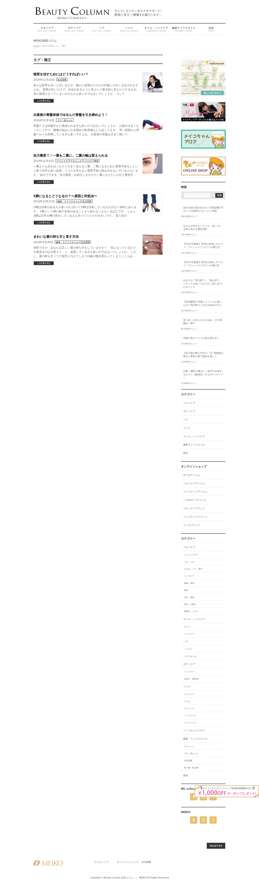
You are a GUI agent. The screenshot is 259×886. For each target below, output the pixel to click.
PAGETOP (216, 845)
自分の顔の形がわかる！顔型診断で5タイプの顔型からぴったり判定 (203, 209)
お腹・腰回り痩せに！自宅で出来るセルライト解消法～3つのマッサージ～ (203, 374)
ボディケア (189, 411)
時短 (186, 590)
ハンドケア (189, 634)
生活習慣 (61, 79)
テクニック (76, 161)
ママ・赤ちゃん (65, 120)
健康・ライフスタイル (68, 201)
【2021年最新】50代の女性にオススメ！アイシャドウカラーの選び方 (203, 264)
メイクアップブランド (195, 516)
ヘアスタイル (190, 656)
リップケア (189, 576)
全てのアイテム (191, 475)
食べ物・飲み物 (191, 768)
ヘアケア (188, 649)
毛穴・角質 (189, 597)
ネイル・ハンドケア (194, 436)
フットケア (189, 672)
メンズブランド (191, 525)
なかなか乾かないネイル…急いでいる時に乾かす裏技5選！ (202, 227)
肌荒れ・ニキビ (191, 611)
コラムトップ (101, 862)
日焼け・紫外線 (191, 679)
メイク (88, 161)
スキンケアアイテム (194, 483)
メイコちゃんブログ (194, 730)
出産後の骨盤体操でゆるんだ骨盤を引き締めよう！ (70, 114)
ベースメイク (190, 715)
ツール (187, 701)
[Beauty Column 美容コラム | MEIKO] (99, 14)
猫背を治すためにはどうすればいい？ (60, 74)
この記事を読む (44, 101)
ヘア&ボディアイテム (195, 500)
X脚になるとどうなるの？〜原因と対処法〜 (65, 196)
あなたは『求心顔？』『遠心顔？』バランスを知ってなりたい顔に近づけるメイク (202, 283)
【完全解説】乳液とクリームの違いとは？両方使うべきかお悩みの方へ (202, 303)
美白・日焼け (190, 604)
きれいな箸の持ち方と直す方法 (56, 236)
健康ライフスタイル (194, 444)
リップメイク (190, 723)
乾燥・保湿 (189, 583)
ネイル (187, 627)
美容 (96, 161)
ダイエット (189, 746)
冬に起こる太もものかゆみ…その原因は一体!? (202, 322)
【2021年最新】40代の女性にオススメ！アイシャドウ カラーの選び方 (203, 246)
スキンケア (189, 403)
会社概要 (146, 862)
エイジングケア (191, 555)
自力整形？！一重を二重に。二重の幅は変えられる (70, 155)
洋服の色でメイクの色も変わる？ (201, 338)
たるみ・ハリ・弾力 (193, 569)
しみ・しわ (189, 562)
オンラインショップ (128, 862)
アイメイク (62, 161)
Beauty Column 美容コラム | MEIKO (125, 877)
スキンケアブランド (194, 508)
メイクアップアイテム (195, 491)
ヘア (185, 419)
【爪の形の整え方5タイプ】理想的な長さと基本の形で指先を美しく (203, 355)
